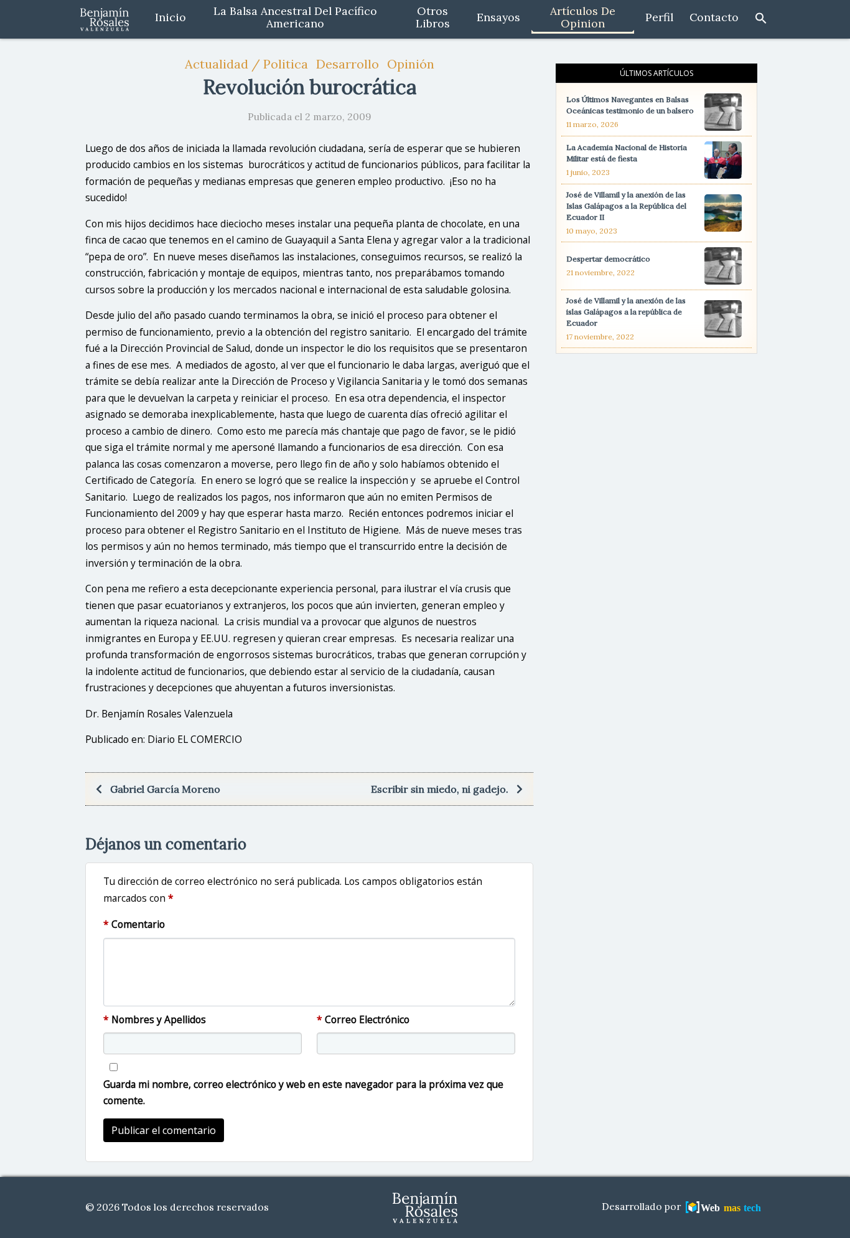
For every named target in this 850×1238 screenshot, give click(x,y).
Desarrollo (347, 64)
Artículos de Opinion (582, 17)
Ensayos (498, 17)
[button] (761, 17)
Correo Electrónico (363, 1019)
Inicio (170, 17)
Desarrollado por (642, 1206)
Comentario (134, 924)
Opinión (410, 64)
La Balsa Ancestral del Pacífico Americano (295, 17)
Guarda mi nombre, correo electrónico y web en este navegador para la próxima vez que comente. (303, 1092)
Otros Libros (433, 17)
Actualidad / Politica (246, 64)
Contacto (714, 17)
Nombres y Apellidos (154, 1019)
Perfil (659, 17)
